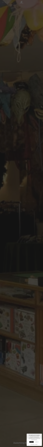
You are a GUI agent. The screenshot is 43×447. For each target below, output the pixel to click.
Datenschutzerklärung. (34, 439)
